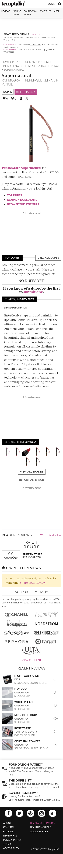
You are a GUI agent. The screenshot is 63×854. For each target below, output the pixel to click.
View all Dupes (48, 257)
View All (37, 34)
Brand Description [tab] (15, 307)
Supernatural (16, 75)
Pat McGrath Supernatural (21, 168)
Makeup (34, 62)
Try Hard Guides (40, 827)
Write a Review (50, 535)
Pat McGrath (13, 80)
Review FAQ (10, 835)
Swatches (45, 11)
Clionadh (9, 44)
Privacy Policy (12, 840)
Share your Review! (33, 582)
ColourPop (10, 49)
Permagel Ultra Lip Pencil (41, 66)
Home (6, 62)
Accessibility (11, 848)
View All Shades (31, 471)
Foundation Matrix (30, 13)
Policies (8, 831)
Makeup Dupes (17, 13)
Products (19, 62)
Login (51, 3)
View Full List (31, 660)
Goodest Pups (39, 831)
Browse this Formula (23, 204)
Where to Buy (25, 91)
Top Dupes (14, 195)
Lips (45, 62)
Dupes (7, 91)
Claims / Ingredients (22, 200)
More (56, 11)
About (7, 823)
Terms (7, 844)
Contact (8, 827)
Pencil (16, 66)
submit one (33, 291)
